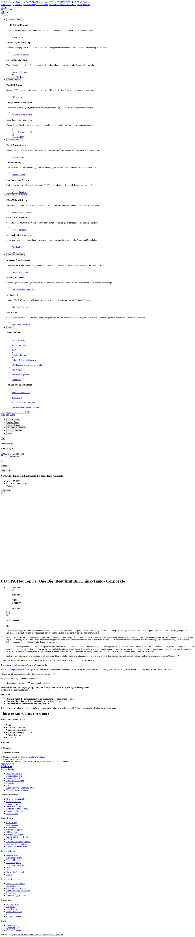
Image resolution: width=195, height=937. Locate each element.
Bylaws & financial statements (24, 360)
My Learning (18, 2)
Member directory (13, 804)
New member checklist (16, 799)
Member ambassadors (15, 806)
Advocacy (10, 907)
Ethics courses (12, 832)
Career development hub (22, 132)
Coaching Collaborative (16, 844)
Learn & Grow (12, 80)
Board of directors (19, 355)
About (9, 327)
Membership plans (14, 776)
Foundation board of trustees (24, 402)
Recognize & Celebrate (16, 195)
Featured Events (13, 860)
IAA (8, 867)
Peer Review (11, 909)
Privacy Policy (12, 925)
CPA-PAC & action (20, 307)
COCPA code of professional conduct (27, 365)
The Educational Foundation (24, 290)
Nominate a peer (18, 252)
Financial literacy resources (17, 790)
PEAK (80, 2)
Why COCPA (17, 37)
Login (4, 7)
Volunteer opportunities (16, 895)
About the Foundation (21, 392)
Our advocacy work (20, 272)
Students (86, 2)
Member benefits (19, 192)
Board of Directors (14, 911)
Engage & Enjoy (13, 140)
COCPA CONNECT (58, 2)
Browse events (18, 157)
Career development (14, 834)
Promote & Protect (14, 255)
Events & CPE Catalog (35, 757)
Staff (14, 350)
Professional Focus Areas (16, 846)
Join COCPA (6, 10)
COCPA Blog (30, 2)
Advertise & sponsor (20, 375)
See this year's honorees (22, 212)
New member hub (19, 72)
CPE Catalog (6, 2)
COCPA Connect (13, 801)
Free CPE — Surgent (15, 781)
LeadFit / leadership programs (18, 841)
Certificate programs (14, 830)
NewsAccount (42, 2)
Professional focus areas (22, 115)
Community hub (18, 175)
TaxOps (30, 669)
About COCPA (12, 904)
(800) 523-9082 (7, 764)
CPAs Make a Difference (16, 888)
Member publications (15, 811)
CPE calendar (12, 825)
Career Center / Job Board (17, 837)
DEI (8, 870)
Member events (12, 855)
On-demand (11, 827)
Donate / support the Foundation (25, 407)
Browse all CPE (18, 137)
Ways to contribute (19, 230)
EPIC (8, 785)
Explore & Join (13, 20)
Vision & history (18, 340)
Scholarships (17, 397)
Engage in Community (15, 872)
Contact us (16, 379)
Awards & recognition (15, 883)
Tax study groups (13, 862)
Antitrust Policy (13, 928)
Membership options (20, 55)
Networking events (14, 858)
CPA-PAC (71, 2)
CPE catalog (17, 97)
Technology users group (16, 865)
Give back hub (18, 247)
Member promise (19, 345)
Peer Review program (21, 325)
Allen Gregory (11, 669)
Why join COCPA (14, 773)
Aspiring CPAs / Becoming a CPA (20, 788)
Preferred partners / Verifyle (17, 809)
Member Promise (13, 778)
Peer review (17, 370)
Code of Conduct (13, 916)
